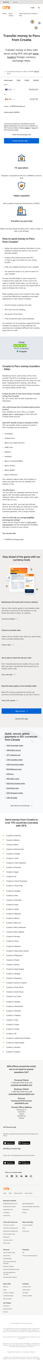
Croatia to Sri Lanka (13, 996)
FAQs (10, 1193)
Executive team (7, 1309)
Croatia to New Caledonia (16, 927)
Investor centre (26, 1286)
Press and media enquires (29, 1255)
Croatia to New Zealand (15, 932)
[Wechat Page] (21, 1176)
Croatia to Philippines (14, 955)
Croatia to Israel (12, 905)
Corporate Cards (8, 1209)
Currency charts (7, 1240)
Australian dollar (15, 745)
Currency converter (8, 1225)
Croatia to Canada (13, 854)
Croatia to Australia (13, 836)
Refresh (36, 71)
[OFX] (6, 7)
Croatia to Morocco (13, 923)
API (23, 1252)
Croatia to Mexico (13, 918)
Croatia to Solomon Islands (16, 983)
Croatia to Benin (12, 845)
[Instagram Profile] (31, 1176)
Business (6, 2)
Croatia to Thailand (13, 1015)
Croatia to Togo (12, 1020)
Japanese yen (14, 755)
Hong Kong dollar (15, 764)
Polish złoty (13, 788)
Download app (7, 1258)
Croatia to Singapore (14, 978)
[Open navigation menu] (39, 7)
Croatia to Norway (13, 936)
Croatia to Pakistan (13, 946)
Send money (6, 1255)
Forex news (25, 1231)
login (8, 260)
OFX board (6, 1306)
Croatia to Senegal (13, 974)
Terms (38, 1358)
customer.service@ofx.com (21, 1085)
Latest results (26, 1289)
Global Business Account (10, 1203)
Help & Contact (18, 1193)
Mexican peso (16, 769)
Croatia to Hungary (13, 891)
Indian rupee (13, 779)
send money (19, 414)
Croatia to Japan (12, 909)
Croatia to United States (15, 1043)
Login (33, 7)
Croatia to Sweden (13, 1002)
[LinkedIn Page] (12, 1176)
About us (5, 1286)
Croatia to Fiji (11, 876)
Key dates (25, 1292)
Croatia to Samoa (12, 965)
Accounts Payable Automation (30, 1206)
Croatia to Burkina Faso (15, 849)
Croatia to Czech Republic (16, 863)
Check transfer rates (9, 1234)
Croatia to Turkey (12, 1029)
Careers (5, 1312)
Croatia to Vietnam (13, 1052)
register (27, 128)
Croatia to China (12, 858)
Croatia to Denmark (13, 867)
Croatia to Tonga (12, 1024)
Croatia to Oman (12, 941)
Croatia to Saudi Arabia (15, 969)
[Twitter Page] (16, 1176)
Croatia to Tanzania (13, 1011)
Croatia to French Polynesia (16, 881)
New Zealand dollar (17, 783)
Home (4, 13)
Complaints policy (8, 1295)
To (5, 94)
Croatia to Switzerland (14, 1006)
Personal (15, 2)
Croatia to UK (11, 1034)
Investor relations (27, 1295)
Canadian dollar (15, 760)
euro (12, 774)
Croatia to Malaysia (13, 914)
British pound (14, 750)
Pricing (24, 1212)
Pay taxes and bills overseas (11, 1269)
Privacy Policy (7, 1298)
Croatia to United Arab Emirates (18, 1038)
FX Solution (6, 1212)
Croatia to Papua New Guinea (17, 951)
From (5, 84)
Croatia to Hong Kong (14, 886)
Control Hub (6, 1215)
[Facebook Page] (7, 1176)
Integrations (25, 1209)
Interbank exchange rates (10, 1228)
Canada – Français (8, 1292)
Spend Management (28, 1203)
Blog (23, 1228)
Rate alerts (6, 1237)
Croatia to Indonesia (13, 900)
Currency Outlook (27, 1225)
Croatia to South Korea (14, 992)
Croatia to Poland (12, 960)
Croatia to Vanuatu (13, 1047)
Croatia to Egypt (12, 872)
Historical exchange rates (10, 1231)
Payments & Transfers (9, 1206)
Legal (4, 1289)
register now (7, 414)
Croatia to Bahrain (13, 840)
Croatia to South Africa (15, 987)
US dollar (12, 798)
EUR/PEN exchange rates (14, 539)
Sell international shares (10, 1277)
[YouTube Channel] (26, 1176)
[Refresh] (5, 72)
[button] (18, 80)
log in (34, 128)
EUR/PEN (30, 518)
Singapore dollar (15, 793)
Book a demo (28, 1193)
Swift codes (6, 1243)
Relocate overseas (8, 1266)
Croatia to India (12, 895)
